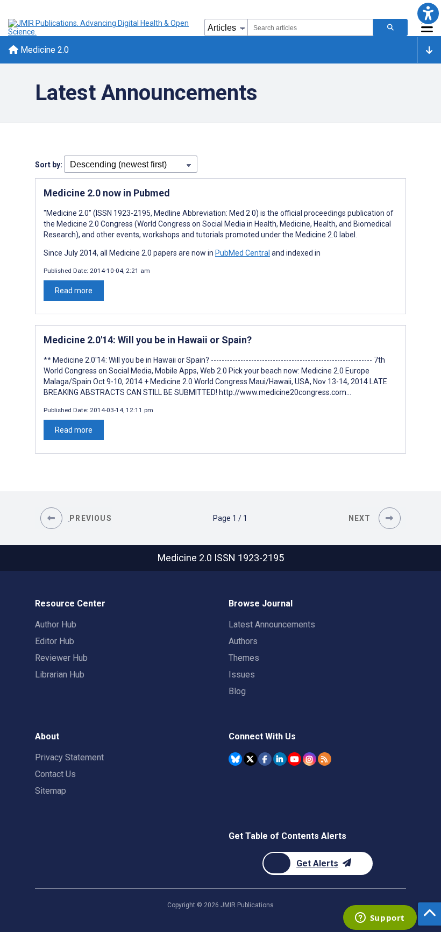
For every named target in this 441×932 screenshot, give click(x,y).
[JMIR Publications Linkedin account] (280, 759)
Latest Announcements (272, 624)
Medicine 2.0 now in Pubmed (107, 193)
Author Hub (55, 624)
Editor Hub (54, 641)
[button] (428, 13)
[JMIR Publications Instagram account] (309, 759)
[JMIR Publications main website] (99, 27)
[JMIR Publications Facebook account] (265, 759)
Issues (242, 674)
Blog (237, 691)
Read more (74, 290)
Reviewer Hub (61, 658)
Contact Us (55, 774)
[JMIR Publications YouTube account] (294, 759)
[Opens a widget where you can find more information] (380, 918)
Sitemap (50, 791)
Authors (243, 641)
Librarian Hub (59, 674)
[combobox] (310, 27)
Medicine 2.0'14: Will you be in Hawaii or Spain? (148, 339)
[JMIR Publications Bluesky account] (235, 759)
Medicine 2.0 (43, 50)
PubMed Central (242, 253)
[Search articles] (390, 27)
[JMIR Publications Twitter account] (250, 759)
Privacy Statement (69, 757)
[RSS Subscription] (324, 759)
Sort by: (49, 164)
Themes (244, 658)
